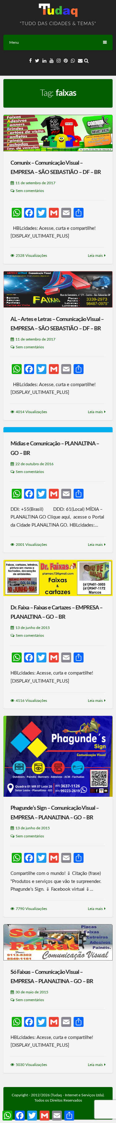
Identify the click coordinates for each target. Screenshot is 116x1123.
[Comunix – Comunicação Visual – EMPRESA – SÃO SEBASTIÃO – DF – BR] (58, 133)
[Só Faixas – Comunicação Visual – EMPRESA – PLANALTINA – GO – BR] (58, 942)
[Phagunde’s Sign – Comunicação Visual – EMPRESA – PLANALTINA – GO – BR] (58, 756)
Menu (14, 42)
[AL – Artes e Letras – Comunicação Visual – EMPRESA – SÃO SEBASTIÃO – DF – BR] (58, 289)
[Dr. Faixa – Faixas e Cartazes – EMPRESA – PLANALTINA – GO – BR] (58, 578)
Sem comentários (30, 191)
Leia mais (95, 255)
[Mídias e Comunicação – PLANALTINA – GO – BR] (58, 429)
